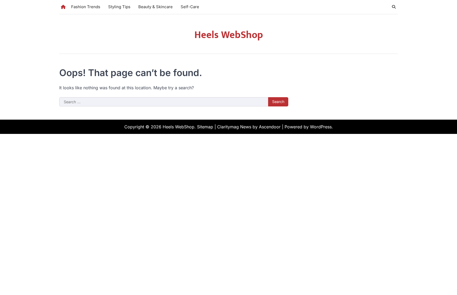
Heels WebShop (228, 35)
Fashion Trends (85, 6)
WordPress (321, 126)
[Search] (394, 7)
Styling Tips (119, 6)
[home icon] (63, 7)
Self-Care (190, 6)
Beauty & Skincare (155, 6)
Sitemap (205, 126)
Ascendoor (270, 126)
